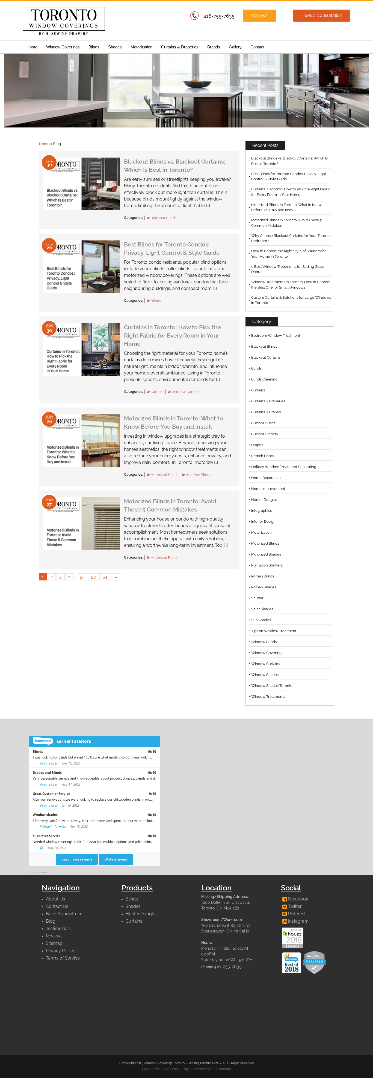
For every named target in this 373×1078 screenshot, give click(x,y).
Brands (213, 47)
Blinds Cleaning (264, 379)
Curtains (157, 392)
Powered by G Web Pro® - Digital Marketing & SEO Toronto (186, 1069)
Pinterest (296, 913)
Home (31, 47)
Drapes (257, 445)
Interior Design (263, 521)
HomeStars (42, 872)
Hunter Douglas (264, 500)
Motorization (141, 47)
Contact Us (57, 906)
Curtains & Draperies (180, 47)
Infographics (261, 511)
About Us (55, 899)
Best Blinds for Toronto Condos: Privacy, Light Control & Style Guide (288, 176)
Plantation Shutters (267, 565)
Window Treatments (268, 697)
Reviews (259, 15)
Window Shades (265, 675)
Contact (257, 47)
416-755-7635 (219, 16)
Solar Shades (262, 609)
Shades (115, 47)
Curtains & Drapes (266, 412)
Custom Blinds (263, 423)
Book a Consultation (321, 15)
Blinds (93, 47)
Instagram (298, 921)
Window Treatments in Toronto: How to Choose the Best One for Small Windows (290, 284)
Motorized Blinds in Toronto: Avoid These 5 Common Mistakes (286, 223)
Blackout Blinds (163, 218)
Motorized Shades (266, 554)
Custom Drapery (264, 434)
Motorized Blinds (164, 475)
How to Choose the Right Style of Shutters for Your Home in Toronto (288, 253)
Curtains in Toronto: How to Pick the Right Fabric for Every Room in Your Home (172, 335)
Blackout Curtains (265, 357)
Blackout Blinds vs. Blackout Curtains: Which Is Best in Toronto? (289, 161)
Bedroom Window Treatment (275, 335)
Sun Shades (261, 620)
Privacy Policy (60, 950)
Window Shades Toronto (271, 686)
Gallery (235, 47)
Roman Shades (263, 587)
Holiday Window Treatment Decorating (283, 467)
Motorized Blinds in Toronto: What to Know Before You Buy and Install (286, 207)
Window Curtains (185, 392)
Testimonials (58, 928)
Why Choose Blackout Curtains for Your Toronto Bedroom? (291, 238)
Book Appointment (65, 913)
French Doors (262, 456)
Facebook (297, 899)
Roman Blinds (262, 576)
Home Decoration (266, 478)
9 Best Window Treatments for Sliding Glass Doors (287, 269)
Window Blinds (198, 475)
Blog (50, 921)
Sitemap (54, 943)
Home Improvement (268, 489)
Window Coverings (63, 47)
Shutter (257, 598)
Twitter (294, 906)
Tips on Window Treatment (273, 631)
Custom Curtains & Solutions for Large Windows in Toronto (291, 300)
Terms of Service (63, 958)
